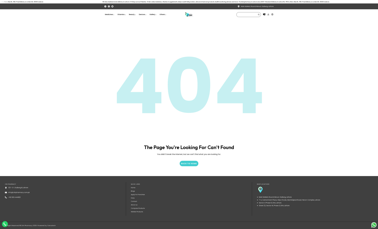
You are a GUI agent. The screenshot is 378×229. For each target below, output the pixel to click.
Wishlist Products (137, 212)
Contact (134, 201)
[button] (268, 14)
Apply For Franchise (138, 194)
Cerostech (51, 225)
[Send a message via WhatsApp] (374, 225)
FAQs (133, 198)
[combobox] (248, 14)
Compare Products (138, 208)
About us (134, 205)
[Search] (258, 14)
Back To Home (189, 163)
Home (133, 188)
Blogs (133, 191)
